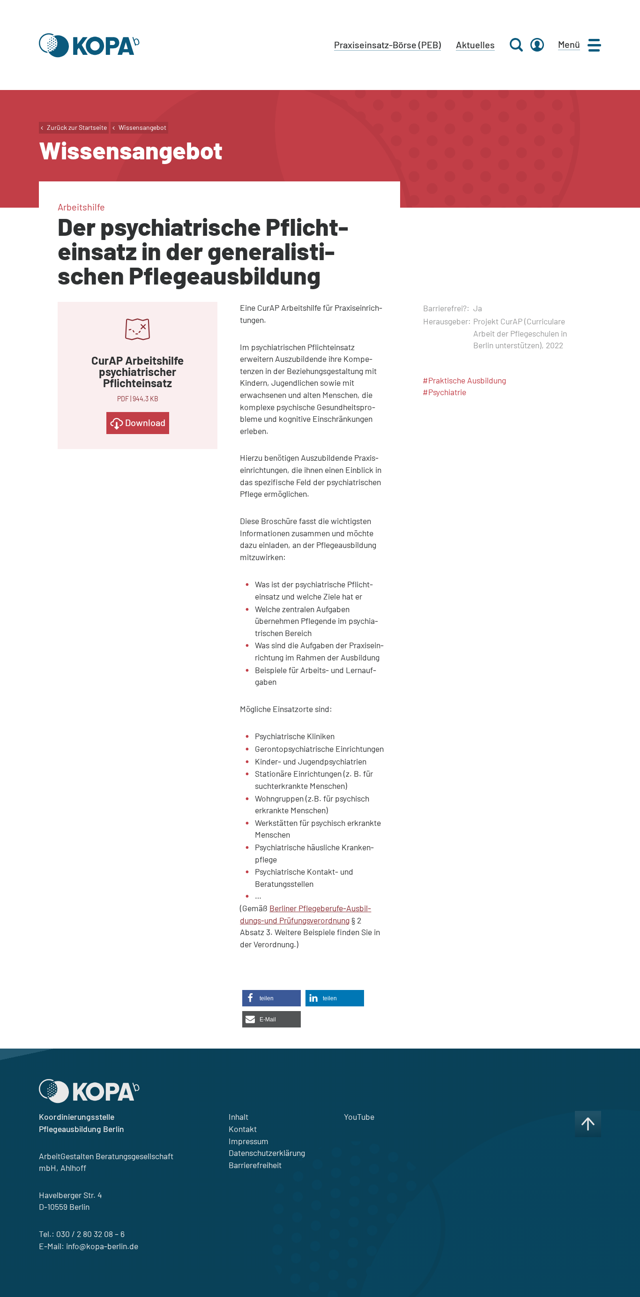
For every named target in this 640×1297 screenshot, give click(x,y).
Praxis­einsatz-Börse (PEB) (387, 44)
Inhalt (238, 1116)
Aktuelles (475, 44)
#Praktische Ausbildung (464, 380)
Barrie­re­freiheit (255, 1165)
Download (144, 422)
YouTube (359, 1116)
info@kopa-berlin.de (102, 1246)
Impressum (248, 1141)
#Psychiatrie (444, 392)
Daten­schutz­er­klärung (267, 1152)
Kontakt (243, 1129)
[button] (271, 998)
